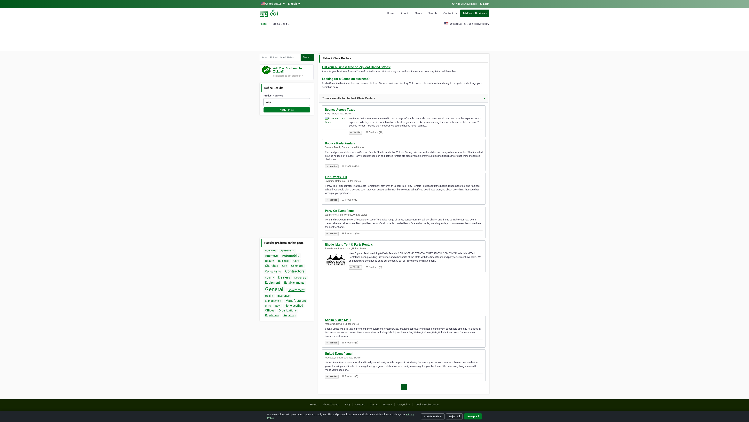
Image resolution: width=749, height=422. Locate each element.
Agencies (270, 250)
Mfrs (268, 305)
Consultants (273, 271)
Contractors (294, 271)
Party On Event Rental (340, 211)
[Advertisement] (374, 39)
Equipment (272, 282)
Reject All (454, 416)
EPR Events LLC (336, 177)
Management (273, 300)
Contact (360, 404)
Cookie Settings (433, 416)
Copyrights (404, 404)
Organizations (288, 310)
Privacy (387, 404)
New (277, 305)
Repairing (289, 315)
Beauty (269, 261)
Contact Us (450, 13)
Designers (300, 277)
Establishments (294, 282)
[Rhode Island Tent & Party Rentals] (337, 260)
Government (296, 290)
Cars (296, 260)
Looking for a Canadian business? (346, 79)
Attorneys (271, 255)
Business (283, 260)
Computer (297, 265)
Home (390, 13)
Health (269, 295)
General (274, 289)
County (269, 277)
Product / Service (273, 95)
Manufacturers (296, 301)
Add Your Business (475, 13)
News (418, 13)
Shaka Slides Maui (338, 320)
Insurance (283, 295)
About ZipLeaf (331, 404)
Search (432, 13)
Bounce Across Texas (340, 109)
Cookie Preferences (427, 404)
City (284, 265)
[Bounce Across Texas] (337, 125)
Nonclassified (294, 305)
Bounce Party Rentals (340, 143)
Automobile (290, 255)
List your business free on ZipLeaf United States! (356, 67)
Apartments (287, 250)
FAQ (347, 404)
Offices (269, 310)
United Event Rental (338, 354)
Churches (271, 266)
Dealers (284, 277)
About (404, 13)
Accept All (473, 416)
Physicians (272, 315)
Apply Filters (287, 110)
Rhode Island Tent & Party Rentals (349, 244)
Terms (374, 404)
